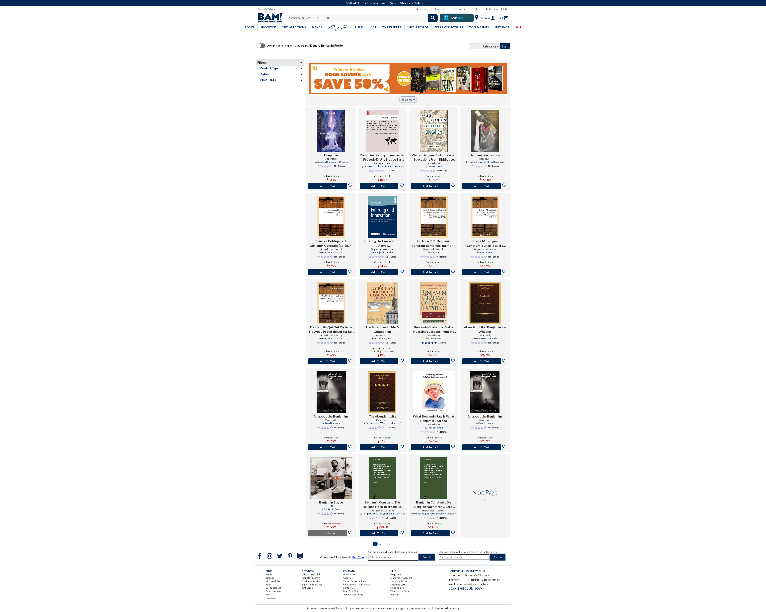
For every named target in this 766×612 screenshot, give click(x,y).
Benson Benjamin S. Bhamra (332, 161)
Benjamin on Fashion (485, 155)
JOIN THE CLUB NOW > (466, 588)
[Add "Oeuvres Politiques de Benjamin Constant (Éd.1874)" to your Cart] (331, 272)
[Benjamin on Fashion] (485, 131)
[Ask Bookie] (457, 18)
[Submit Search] (433, 18)
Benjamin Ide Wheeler (378, 422)
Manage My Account (401, 577)
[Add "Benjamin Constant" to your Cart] (382, 533)
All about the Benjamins (331, 416)
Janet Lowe (435, 338)
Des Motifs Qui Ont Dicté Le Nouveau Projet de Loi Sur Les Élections (331, 329)
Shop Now (408, 99)
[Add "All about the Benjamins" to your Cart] (331, 447)
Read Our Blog (350, 591)
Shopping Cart (397, 584)
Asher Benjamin (383, 338)
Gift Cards (458, 9)
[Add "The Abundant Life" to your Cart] (382, 447)
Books (269, 574)
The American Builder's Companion (382, 329)
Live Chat (358, 557)
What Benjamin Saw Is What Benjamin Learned (433, 418)
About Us (348, 577)
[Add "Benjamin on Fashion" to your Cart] (485, 186)
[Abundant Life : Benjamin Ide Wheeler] (485, 303)
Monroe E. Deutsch (486, 338)
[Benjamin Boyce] (331, 478)
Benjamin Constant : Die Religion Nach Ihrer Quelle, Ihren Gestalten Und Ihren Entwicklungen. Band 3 (433, 504)
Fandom (270, 597)
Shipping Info (397, 587)
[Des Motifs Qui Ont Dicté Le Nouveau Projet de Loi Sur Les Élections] (331, 303)
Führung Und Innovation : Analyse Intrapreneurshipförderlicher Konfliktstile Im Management (382, 243)
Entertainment (273, 591)
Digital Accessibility (353, 594)
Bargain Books (273, 587)
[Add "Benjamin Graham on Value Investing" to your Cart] (433, 361)
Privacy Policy (452, 608)
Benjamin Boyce (331, 502)
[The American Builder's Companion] (382, 303)
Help (475, 9)
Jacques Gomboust (374, 166)
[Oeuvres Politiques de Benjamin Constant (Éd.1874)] (331, 217)
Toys (268, 594)
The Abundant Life (382, 416)
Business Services (312, 581)
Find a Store (349, 574)
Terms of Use (418, 608)
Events (439, 9)
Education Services (312, 584)
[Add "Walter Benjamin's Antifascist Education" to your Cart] (433, 186)
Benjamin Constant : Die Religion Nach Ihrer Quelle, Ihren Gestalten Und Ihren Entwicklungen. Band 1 (382, 504)
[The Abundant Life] (382, 392)
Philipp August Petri (373, 513)
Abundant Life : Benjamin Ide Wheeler (485, 329)
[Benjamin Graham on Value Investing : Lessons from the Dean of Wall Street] (433, 303)
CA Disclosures (435, 608)
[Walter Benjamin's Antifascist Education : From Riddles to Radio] (434, 131)
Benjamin (331, 155)
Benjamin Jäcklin (384, 252)
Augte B (435, 252)
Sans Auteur (486, 252)
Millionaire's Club (496, 9)
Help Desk (395, 574)
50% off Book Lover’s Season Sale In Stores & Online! (385, 3)
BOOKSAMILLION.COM (378, 608)
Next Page (485, 495)
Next (389, 544)
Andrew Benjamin (494, 161)
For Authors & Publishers (356, 584)
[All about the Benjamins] (331, 392)
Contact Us (349, 587)
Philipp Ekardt (476, 161)
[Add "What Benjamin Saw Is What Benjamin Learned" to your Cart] (433, 447)
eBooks (270, 577)
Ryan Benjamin (333, 422)
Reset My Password (400, 581)
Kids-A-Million (273, 581)
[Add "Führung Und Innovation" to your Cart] (382, 272)
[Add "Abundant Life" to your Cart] (485, 361)
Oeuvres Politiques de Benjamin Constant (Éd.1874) (331, 243)
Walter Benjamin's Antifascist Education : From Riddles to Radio (434, 157)
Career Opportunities (354, 581)
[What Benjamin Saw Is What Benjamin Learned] (434, 392)
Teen (268, 584)
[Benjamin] (331, 131)
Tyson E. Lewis (435, 166)
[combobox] (364, 18)
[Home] (269, 18)
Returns (394, 594)
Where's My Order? (401, 591)
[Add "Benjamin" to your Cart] (331, 186)
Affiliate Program (311, 577)
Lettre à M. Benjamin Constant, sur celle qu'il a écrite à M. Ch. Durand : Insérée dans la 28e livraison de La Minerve (485, 243)
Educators (421, 9)
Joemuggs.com (401, 608)
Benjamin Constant (332, 252)
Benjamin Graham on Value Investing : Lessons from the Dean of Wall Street (433, 329)
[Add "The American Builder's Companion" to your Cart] (382, 361)
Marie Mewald (435, 427)
